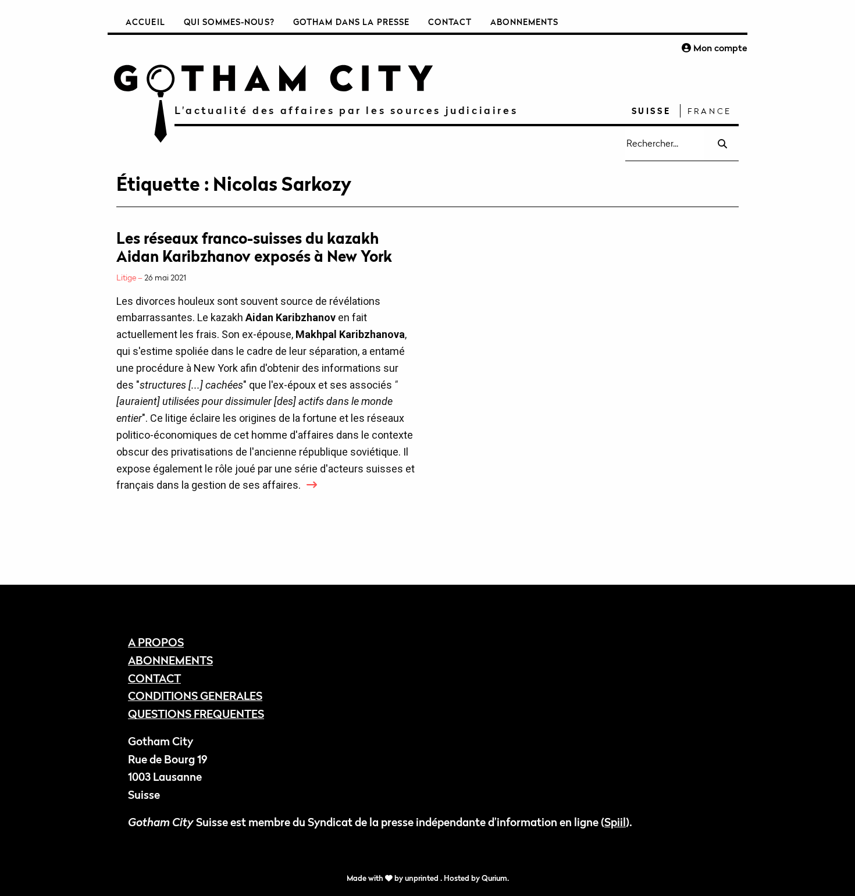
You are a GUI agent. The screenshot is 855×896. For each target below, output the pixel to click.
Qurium (494, 878)
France (709, 111)
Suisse (651, 111)
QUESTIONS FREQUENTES (196, 713)
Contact (450, 22)
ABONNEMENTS (170, 660)
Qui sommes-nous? (229, 22)
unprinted (422, 878)
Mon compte (719, 48)
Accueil (145, 22)
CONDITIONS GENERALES (195, 695)
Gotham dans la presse (351, 22)
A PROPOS (156, 642)
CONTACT (154, 678)
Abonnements (524, 22)
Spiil (615, 822)
